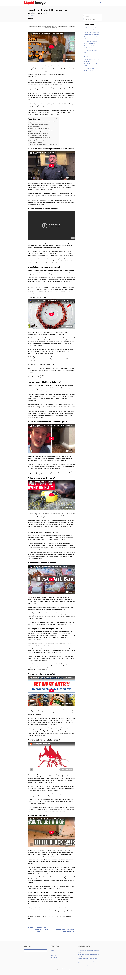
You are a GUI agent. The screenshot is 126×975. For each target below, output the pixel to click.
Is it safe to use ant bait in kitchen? (38, 135)
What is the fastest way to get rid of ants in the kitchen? (43, 121)
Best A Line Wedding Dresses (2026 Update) (92, 46)
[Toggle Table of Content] (56, 119)
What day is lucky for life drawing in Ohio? (91, 69)
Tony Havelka (31, 15)
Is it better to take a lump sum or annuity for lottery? (92, 28)
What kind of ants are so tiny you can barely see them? (44, 144)
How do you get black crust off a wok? (91, 60)
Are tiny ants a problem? (36, 142)
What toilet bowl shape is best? (91, 51)
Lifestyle (95, 3)
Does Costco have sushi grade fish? (92, 64)
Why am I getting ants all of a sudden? (39, 140)
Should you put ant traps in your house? (40, 137)
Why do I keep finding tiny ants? (38, 139)
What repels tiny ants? (35, 126)
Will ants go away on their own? (37, 131)
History (87, 3)
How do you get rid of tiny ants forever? (40, 128)
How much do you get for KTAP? (91, 55)
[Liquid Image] (35, 3)
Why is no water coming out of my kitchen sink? (92, 42)
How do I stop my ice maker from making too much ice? (92, 33)
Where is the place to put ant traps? (39, 133)
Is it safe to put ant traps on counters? (39, 124)
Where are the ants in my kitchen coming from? (41, 130)
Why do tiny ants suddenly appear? (38, 123)
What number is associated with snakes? (91, 37)
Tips (28, 921)
